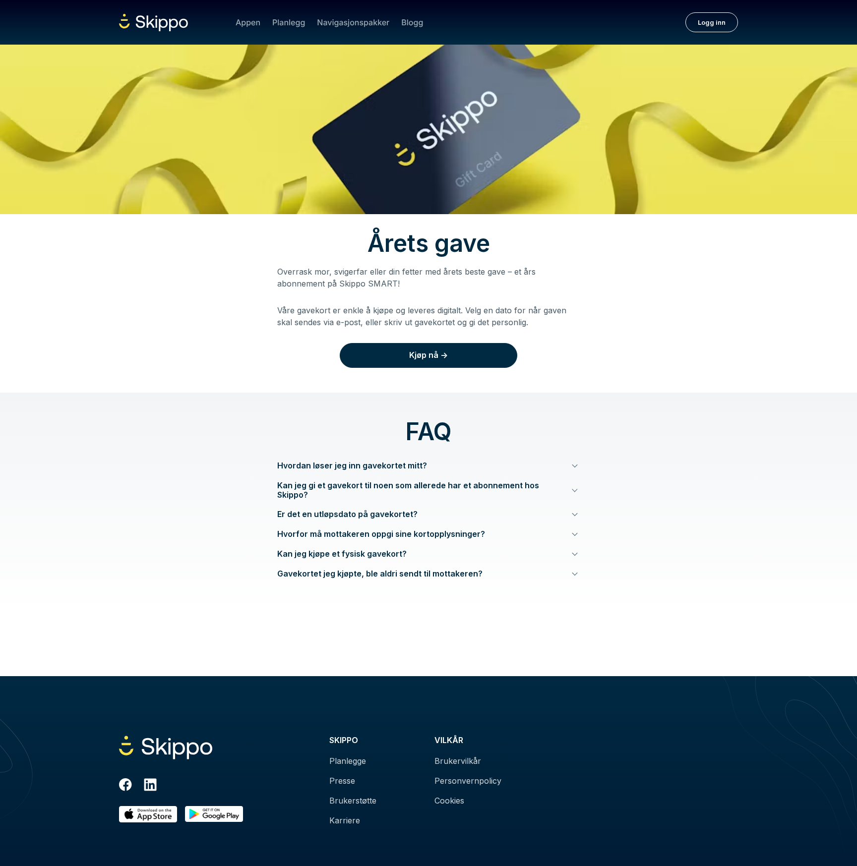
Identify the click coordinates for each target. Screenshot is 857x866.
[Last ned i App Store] (148, 814)
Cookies (449, 801)
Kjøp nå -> (428, 355)
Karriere (344, 820)
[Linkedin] (150, 786)
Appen (248, 22)
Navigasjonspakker (353, 22)
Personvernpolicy (467, 781)
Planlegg (288, 22)
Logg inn (712, 22)
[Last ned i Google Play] (214, 814)
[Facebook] (125, 786)
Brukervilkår (457, 761)
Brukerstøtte (352, 801)
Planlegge (347, 761)
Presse (342, 781)
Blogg (412, 22)
